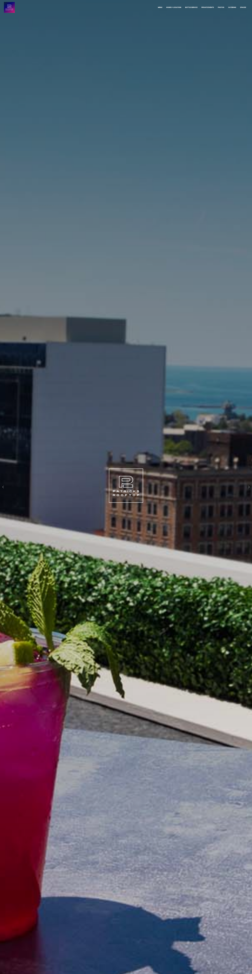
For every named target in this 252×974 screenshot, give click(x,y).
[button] (3, 487)
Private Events (207, 7)
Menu (160, 7)
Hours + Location (173, 7)
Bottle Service (191, 7)
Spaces (243, 7)
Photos (221, 7)
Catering (232, 7)
